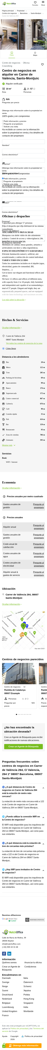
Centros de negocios (9, 13)
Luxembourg (8, 1007)
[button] (34, 666)
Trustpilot (6, 165)
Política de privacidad (19, 1028)
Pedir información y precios (15, 121)
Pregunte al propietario (13, 124)
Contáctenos (30, 967)
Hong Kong (29, 999)
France (5, 1015)
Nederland (7, 999)
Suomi (5, 990)
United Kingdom (9, 1011)
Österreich (28, 982)
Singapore (28, 1003)
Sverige (5, 982)
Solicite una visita (11, 127)
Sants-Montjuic (36, 13)
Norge (5, 986)
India (26, 1007)
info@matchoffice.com (11, 944)
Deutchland (7, 995)
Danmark (6, 978)
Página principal (8, 11)
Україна (27, 990)
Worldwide (28, 1011)
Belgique (6, 1003)
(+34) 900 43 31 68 (10, 947)
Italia (26, 978)
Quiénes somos (9, 962)
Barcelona (23, 13)
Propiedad (20, 11)
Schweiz (27, 986)
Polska (27, 995)
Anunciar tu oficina (33, 962)
